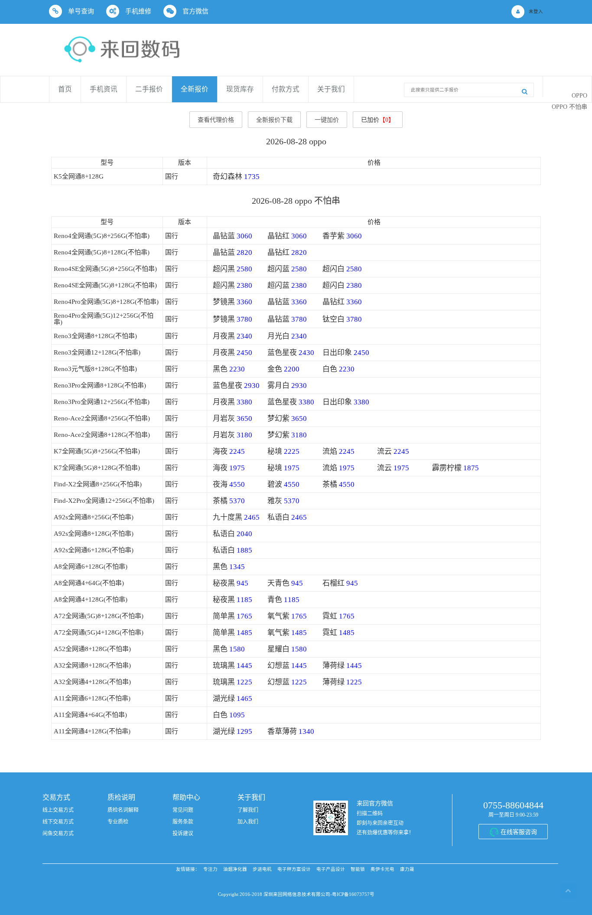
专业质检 (117, 821)
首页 (65, 89)
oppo (579, 95)
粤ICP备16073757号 (353, 894)
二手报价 (149, 89)
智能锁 (358, 869)
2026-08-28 (286, 141)
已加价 (377, 120)
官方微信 (194, 11)
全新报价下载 (274, 120)
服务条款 (182, 821)
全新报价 (194, 89)
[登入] (517, 11)
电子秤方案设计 (294, 869)
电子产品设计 (330, 869)
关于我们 (331, 89)
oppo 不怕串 (569, 107)
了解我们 (247, 810)
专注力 (210, 869)
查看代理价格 (216, 120)
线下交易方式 (58, 821)
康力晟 (407, 869)
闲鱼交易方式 (58, 833)
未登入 (536, 11)
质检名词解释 (123, 810)
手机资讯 (103, 89)
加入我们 (247, 821)
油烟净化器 (235, 869)
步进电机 (262, 869)
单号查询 (80, 11)
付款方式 (285, 89)
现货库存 (240, 89)
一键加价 (327, 120)
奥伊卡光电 (382, 869)
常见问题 (182, 810)
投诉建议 (182, 833)
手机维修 (137, 11)
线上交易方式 (58, 810)
